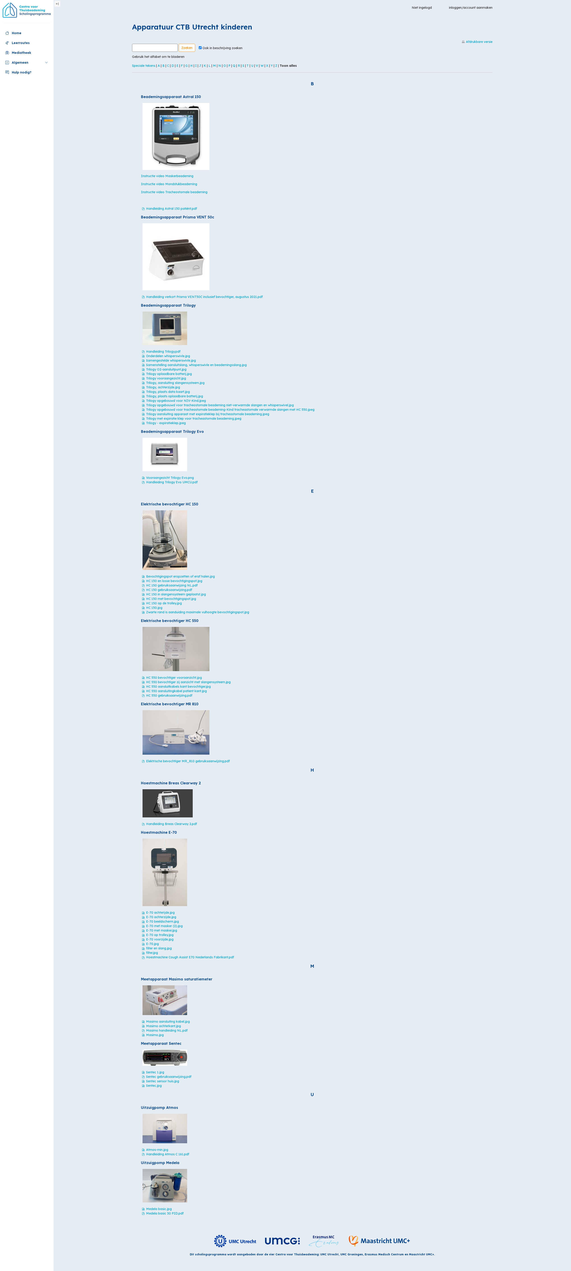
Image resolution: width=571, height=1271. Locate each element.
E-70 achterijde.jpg (160, 913)
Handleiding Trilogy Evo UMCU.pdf (172, 482)
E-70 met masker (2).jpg (164, 926)
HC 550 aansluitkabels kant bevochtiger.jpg (178, 687)
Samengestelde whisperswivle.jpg (171, 360)
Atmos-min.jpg (157, 1150)
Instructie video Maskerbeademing (167, 176)
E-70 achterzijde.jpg (161, 917)
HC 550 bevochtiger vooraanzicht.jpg (174, 678)
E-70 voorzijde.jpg (160, 939)
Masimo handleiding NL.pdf (167, 1030)
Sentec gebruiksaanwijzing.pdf (168, 1077)
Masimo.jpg (155, 1035)
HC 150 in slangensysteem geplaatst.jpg (176, 594)
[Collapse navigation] (57, 4)
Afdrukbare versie (479, 42)
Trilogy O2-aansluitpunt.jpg (166, 369)
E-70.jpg (152, 944)
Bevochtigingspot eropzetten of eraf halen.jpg (180, 576)
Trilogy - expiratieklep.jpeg (166, 423)
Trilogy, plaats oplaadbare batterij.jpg (174, 396)
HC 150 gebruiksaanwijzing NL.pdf (172, 585)
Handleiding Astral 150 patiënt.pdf (171, 209)
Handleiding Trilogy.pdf (163, 352)
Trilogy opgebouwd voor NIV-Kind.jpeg (176, 401)
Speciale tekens (143, 66)
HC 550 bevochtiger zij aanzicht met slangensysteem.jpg (188, 682)
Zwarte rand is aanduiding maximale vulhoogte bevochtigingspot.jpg (197, 612)
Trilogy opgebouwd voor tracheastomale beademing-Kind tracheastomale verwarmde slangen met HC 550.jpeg (230, 410)
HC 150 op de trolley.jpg (164, 603)
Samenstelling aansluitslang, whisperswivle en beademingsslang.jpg (196, 365)
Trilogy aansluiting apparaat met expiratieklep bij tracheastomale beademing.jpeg (207, 414)
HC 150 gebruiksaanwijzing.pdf (169, 590)
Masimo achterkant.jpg (163, 1026)
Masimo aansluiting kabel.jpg (168, 1022)
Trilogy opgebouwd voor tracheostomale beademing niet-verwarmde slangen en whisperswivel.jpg (220, 405)
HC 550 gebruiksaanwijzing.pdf (169, 695)
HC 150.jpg (154, 608)
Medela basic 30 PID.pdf (165, 1213)
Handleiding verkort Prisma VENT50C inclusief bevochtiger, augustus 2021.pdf (204, 297)
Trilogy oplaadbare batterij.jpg (169, 374)
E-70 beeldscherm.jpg (162, 921)
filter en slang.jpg (159, 948)
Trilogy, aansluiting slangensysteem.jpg (175, 383)
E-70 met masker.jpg (161, 930)
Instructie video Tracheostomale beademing (174, 192)
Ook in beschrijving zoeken (222, 48)
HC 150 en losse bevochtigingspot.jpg (174, 581)
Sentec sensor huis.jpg (162, 1081)
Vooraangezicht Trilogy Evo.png (170, 478)
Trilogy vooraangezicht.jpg (166, 378)
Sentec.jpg (154, 1086)
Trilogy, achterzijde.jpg (163, 387)
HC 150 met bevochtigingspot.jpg (171, 599)
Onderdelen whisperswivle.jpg (168, 356)
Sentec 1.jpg (155, 1072)
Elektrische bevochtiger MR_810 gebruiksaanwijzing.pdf (188, 761)
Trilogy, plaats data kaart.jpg (168, 392)
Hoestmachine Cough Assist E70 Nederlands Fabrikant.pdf (190, 957)
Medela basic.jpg (159, 1209)
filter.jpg (152, 953)
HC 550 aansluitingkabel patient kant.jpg (176, 691)
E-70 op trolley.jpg (160, 935)
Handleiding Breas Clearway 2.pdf (171, 824)
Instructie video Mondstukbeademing (169, 184)
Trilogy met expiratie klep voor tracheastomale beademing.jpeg (193, 419)
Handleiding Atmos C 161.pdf (167, 1154)
